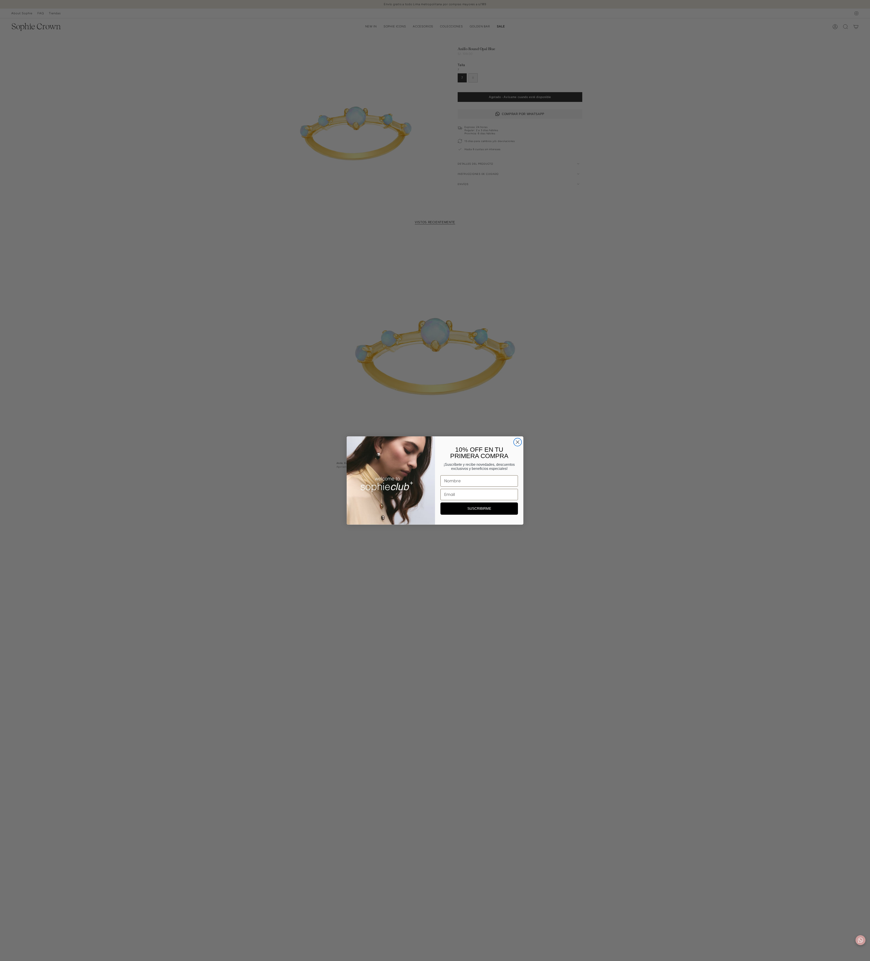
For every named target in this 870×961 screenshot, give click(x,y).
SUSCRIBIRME (479, 508)
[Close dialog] (518, 442)
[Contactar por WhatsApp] (860, 940)
